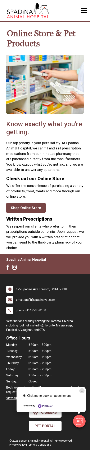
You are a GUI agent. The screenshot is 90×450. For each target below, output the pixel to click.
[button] (79, 421)
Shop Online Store (26, 208)
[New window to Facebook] (9, 268)
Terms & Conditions (39, 444)
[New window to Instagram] (15, 268)
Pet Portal (45, 426)
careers (49, 412)
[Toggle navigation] (84, 10)
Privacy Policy (17, 444)
